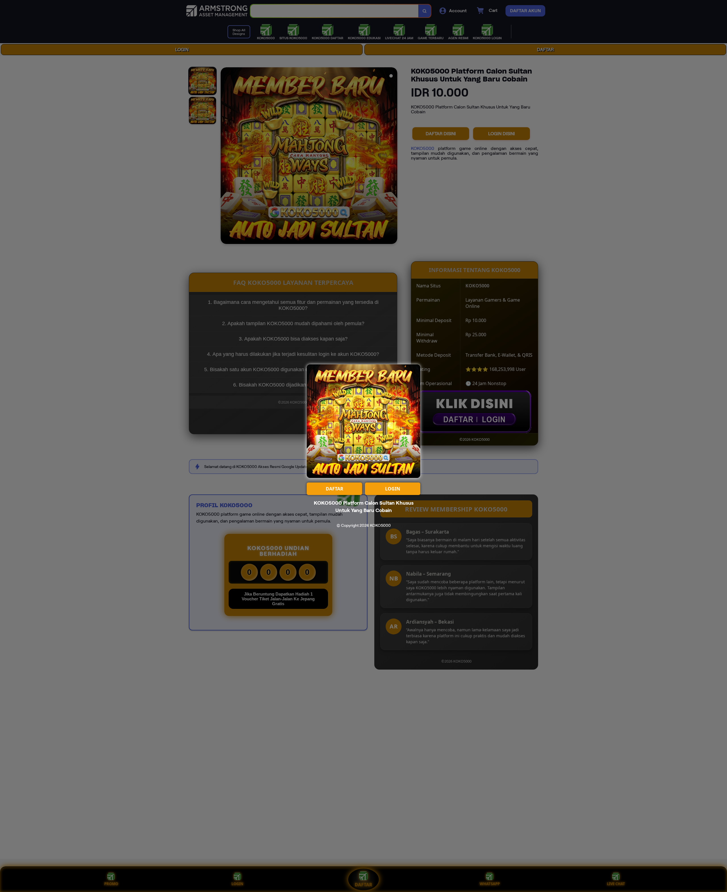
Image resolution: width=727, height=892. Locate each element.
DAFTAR (334, 489)
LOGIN (392, 489)
